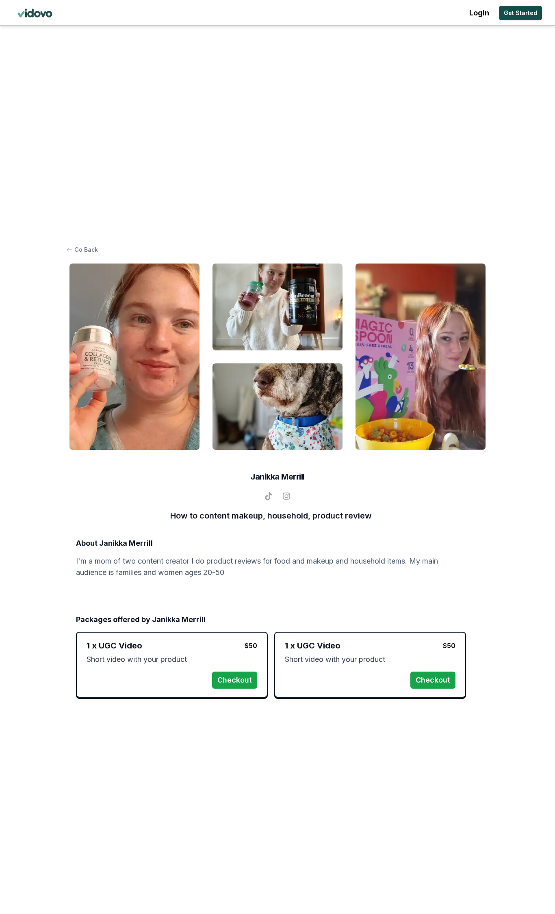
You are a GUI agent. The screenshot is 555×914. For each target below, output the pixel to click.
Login (479, 13)
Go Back (86, 249)
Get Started (520, 12)
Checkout (234, 680)
